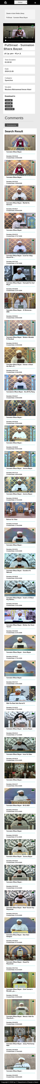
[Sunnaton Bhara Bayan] (20, 142)
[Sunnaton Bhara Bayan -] (20, 168)
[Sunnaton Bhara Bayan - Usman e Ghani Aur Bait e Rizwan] (20, 355)
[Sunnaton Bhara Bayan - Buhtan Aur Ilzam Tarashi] (20, 616)
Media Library (20, 13)
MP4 (8, 100)
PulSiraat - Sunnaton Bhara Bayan (17, 17)
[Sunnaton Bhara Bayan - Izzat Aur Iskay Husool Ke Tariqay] (20, 246)
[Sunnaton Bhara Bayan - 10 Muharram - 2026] (20, 301)
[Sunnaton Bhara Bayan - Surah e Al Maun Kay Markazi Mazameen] (20, 588)
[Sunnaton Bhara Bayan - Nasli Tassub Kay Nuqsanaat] (20, 898)
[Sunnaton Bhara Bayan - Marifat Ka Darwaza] (20, 193)
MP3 (8, 103)
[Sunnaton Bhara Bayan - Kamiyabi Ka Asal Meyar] (20, 273)
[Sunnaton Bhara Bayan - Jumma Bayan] (20, 459)
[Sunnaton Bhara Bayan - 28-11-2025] (20, 796)
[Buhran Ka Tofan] (20, 510)
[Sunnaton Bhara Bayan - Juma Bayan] (20, 643)
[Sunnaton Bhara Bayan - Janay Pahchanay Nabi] (20, 1034)
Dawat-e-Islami (11, 13)
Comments (11, 125)
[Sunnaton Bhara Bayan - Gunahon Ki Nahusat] (20, 561)
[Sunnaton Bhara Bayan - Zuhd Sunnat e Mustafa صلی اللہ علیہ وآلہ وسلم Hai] (20, 980)
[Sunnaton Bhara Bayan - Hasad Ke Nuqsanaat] (20, 953)
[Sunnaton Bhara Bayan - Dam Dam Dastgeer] (20, 925)
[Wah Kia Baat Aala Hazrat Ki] (20, 694)
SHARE (9, 109)
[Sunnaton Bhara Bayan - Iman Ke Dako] (20, 745)
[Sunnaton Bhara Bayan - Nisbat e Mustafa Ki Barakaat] (20, 328)
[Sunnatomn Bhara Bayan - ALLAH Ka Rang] (20, 382)
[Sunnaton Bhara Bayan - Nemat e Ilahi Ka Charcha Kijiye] (20, 1007)
